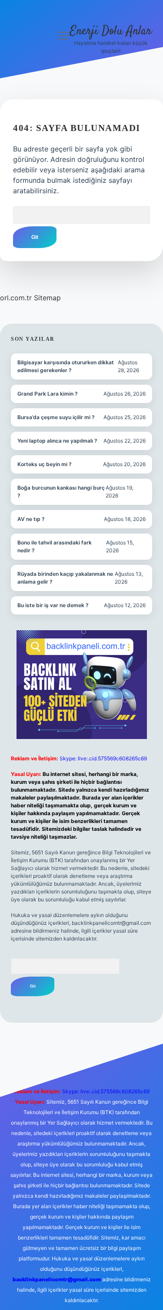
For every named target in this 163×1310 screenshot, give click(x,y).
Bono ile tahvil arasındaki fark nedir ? (54, 546)
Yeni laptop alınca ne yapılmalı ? (57, 440)
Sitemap (47, 297)
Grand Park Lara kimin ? (47, 393)
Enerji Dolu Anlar (111, 31)
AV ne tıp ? (31, 519)
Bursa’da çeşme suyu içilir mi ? (56, 417)
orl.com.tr (16, 297)
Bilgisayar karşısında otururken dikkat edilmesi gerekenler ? (65, 366)
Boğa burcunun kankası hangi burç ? (61, 491)
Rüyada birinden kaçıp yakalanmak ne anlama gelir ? (65, 578)
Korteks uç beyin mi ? (44, 464)
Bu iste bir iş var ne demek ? (53, 605)
